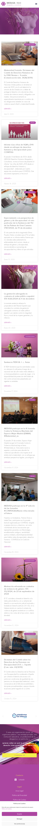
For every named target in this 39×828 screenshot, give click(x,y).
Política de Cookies (7, 809)
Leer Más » (7, 109)
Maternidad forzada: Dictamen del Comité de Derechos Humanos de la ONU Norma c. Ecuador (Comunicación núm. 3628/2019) (19, 74)
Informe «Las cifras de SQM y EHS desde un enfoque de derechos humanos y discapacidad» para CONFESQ (19, 148)
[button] (36, 3)
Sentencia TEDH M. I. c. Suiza (17, 362)
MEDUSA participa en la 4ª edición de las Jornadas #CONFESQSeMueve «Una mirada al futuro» (19, 509)
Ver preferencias (19, 824)
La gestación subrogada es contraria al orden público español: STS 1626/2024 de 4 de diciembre (19, 296)
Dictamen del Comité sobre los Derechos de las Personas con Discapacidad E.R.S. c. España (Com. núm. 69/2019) (17, 663)
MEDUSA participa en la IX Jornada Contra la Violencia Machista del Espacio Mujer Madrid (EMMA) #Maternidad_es (19, 432)
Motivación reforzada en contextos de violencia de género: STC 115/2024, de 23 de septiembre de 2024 (19, 590)
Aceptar (19, 814)
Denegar (19, 819)
